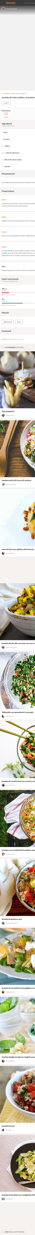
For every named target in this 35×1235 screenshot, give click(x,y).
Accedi (4, 339)
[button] (26, 93)
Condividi (6, 103)
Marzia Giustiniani (11, 8)
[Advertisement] (12, 570)
